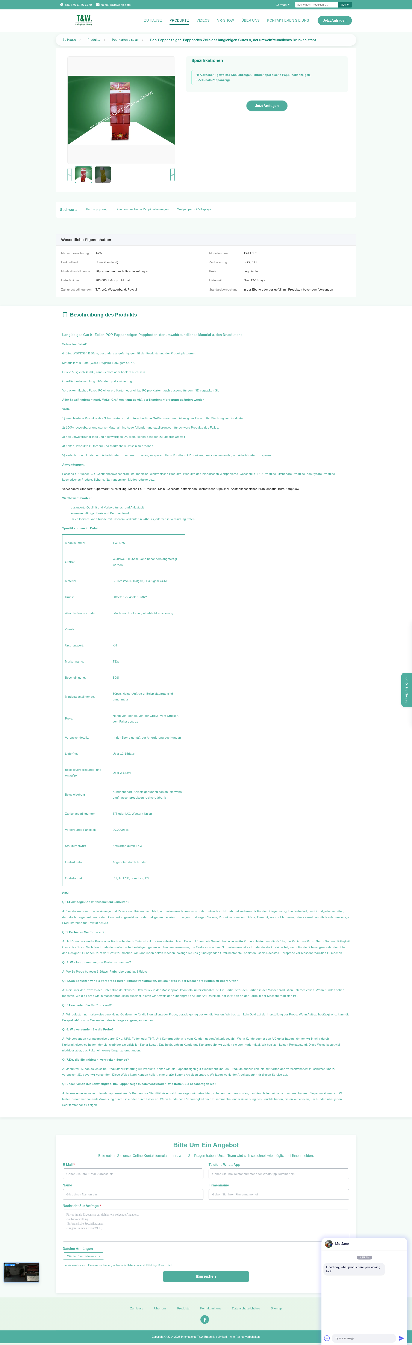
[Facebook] (204, 1319)
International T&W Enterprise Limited (204, 1336)
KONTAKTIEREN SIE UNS (288, 20)
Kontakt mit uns (210, 1308)
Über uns (250, 20)
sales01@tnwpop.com (116, 4)
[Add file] (327, 1338)
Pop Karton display (125, 39)
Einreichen (206, 1276)
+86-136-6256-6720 (78, 4)
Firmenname (219, 1185)
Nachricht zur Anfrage (82, 1206)
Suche (345, 4)
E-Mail (69, 1165)
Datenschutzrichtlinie (246, 1308)
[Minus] (401, 1243)
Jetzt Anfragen (335, 20)
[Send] (401, 1338)
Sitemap (276, 1308)
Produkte (179, 20)
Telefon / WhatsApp (224, 1165)
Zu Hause (153, 20)
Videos (203, 20)
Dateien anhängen (78, 1249)
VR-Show (225, 20)
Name (67, 1185)
